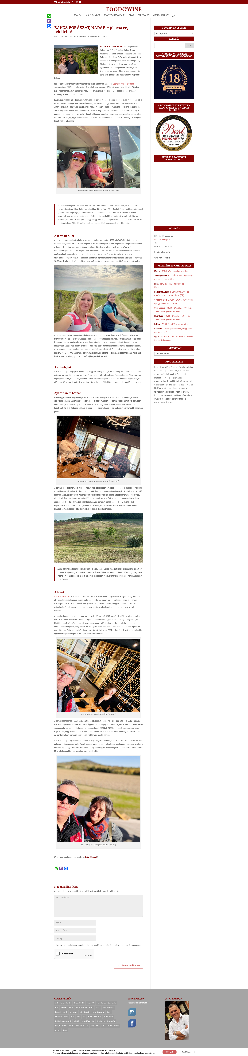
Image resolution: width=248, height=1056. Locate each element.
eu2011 (98, 1007)
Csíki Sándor (64, 36)
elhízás (71, 1007)
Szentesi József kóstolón (123, 84)
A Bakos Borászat (61, 596)
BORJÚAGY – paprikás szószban (175, 271)
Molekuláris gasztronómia (63, 1021)
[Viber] (49, 21)
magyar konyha (108, 1017)
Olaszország (111, 1021)
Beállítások (186, 1052)
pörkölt (64, 1026)
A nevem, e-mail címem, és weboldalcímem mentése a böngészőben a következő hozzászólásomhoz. (99, 945)
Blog (131, 16)
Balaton (68, 1003)
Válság (116, 1026)
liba (84, 1017)
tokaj (92, 1026)
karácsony (58, 1017)
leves (78, 1017)
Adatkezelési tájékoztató (138, 1003)
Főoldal (78, 16)
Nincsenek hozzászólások (97, 36)
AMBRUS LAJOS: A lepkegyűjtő (175, 324)
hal (81, 1012)
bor (80, 36)
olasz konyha (101, 1021)
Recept (71, 1026)
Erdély (91, 1007)
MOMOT (76, 1021)
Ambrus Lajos (59, 1003)
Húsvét (109, 1012)
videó (103, 1026)
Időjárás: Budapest (162, 239)
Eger (56, 1007)
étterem (57, 1030)
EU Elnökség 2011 (108, 1007)
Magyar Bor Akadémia (94, 1017)
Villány (109, 1026)
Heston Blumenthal (98, 1012)
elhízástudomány (81, 1007)
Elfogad (169, 1052)
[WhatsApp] (49, 16)
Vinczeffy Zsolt (160, 300)
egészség (64, 1007)
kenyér (66, 1017)
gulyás (65, 1012)
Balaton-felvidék (79, 1003)
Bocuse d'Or (90, 1003)
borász (84, 36)
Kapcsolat (143, 16)
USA (97, 1026)
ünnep (65, 1030)
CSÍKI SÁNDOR (93, 16)
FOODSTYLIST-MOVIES (115, 16)
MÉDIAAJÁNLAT (161, 16)
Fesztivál (58, 1012)
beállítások (128, 1053)
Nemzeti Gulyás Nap (88, 1021)
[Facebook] (49, 26)
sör (87, 1026)
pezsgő (57, 1026)
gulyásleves (73, 1012)
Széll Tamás (80, 1026)
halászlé (87, 1012)
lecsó (72, 1017)
